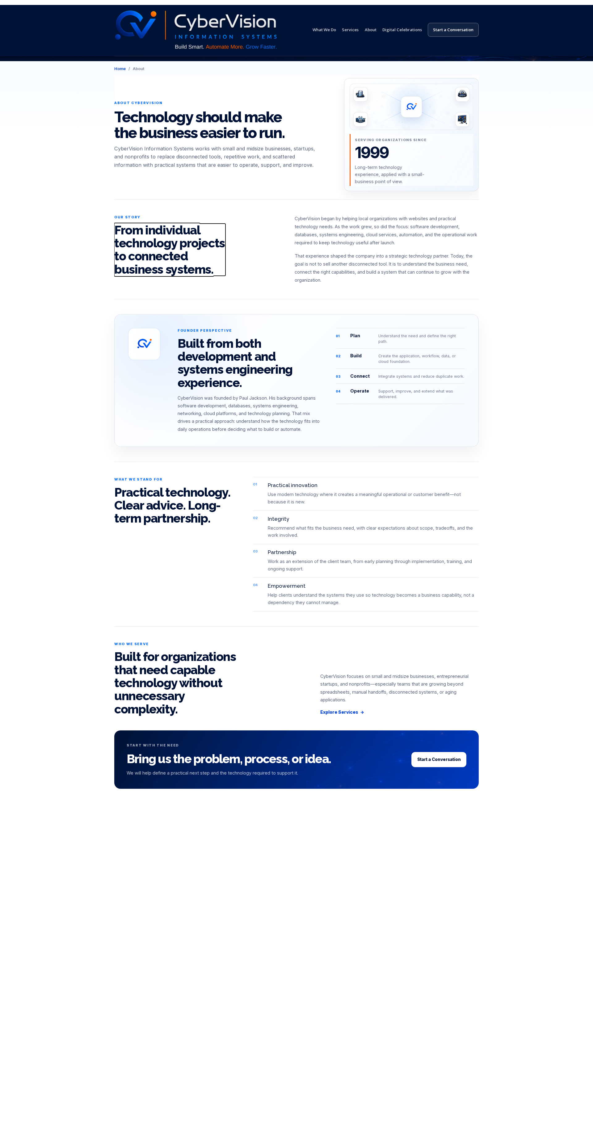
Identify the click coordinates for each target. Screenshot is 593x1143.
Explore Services (342, 712)
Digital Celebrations (402, 29)
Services (350, 29)
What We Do (324, 29)
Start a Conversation (453, 29)
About (370, 29)
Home (120, 68)
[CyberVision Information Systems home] (195, 30)
